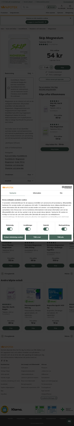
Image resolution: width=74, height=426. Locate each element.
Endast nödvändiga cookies (13, 237)
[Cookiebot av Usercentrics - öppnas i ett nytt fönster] (63, 187)
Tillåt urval (37, 237)
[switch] (28, 229)
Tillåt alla (60, 237)
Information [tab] (37, 193)
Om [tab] (61, 193)
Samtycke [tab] (13, 193)
